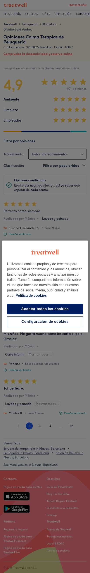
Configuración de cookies (44, 321)
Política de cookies (31, 295)
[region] (45, 287)
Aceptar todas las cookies (45, 309)
